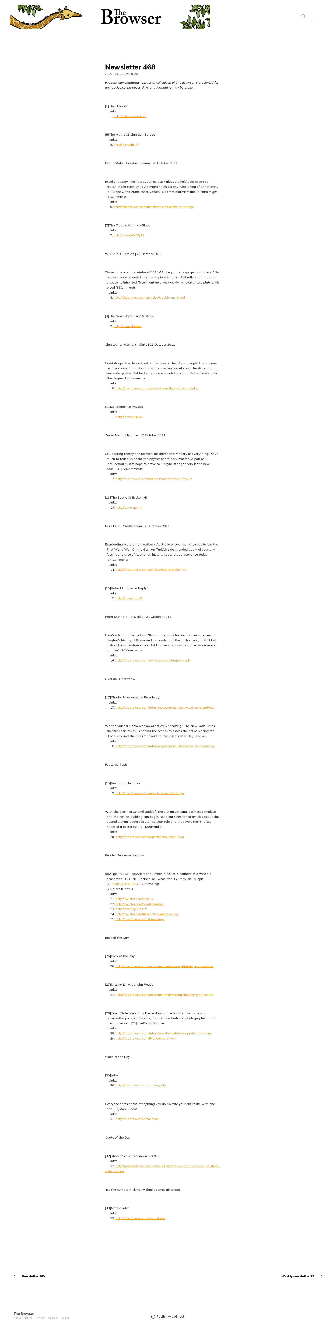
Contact (53, 1317)
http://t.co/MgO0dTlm (131, 909)
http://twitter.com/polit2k (134, 899)
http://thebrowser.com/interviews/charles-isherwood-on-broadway (165, 707)
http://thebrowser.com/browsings (139, 919)
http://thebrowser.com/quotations (140, 1218)
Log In (65, 1317)
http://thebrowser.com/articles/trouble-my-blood (149, 297)
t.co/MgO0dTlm (124, 884)
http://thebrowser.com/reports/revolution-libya (149, 793)
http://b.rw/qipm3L (129, 598)
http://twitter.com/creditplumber (139, 904)
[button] (303, 16)
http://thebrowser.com (130, 116)
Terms (28, 1317)
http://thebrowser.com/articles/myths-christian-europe (154, 207)
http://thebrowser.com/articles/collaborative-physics (153, 479)
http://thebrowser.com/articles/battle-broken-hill (151, 570)
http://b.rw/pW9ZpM (129, 235)
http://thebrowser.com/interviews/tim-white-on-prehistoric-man (163, 1033)
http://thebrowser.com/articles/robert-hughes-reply (153, 660)
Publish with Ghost (170, 1316)
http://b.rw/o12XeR (128, 326)
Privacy (40, 1317)
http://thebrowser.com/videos (136, 1119)
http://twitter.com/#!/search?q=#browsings (147, 914)
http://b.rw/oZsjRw (129, 417)
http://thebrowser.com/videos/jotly (140, 1085)
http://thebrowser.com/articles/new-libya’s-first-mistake (156, 388)
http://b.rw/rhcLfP (126, 145)
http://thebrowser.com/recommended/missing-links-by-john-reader (164, 966)
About (17, 1317)
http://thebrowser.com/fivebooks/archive (145, 1038)
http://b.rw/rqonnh (128, 507)
